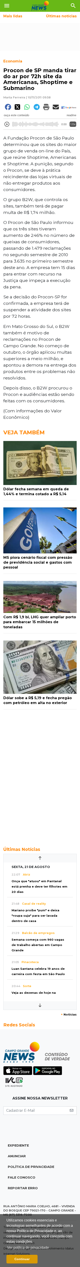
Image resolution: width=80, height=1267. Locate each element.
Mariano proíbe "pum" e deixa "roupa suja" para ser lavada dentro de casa (35, 916)
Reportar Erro (23, 1188)
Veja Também (24, 432)
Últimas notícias (61, 16)
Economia (12, 61)
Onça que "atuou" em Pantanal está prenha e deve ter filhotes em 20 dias (39, 887)
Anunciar (17, 1156)
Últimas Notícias (21, 849)
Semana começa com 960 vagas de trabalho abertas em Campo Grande (38, 945)
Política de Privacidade (31, 1167)
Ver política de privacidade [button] (28, 1247)
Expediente (18, 1145)
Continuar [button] (22, 1259)
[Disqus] (40, 775)
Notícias (69, 1014)
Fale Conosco (21, 1177)
